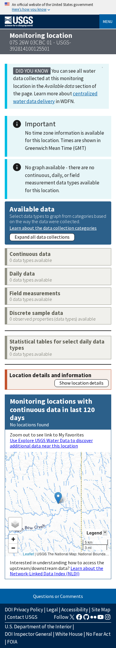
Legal (52, 609)
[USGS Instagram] (107, 619)
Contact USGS (22, 617)
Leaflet (28, 553)
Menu (107, 21)
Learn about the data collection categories (53, 228)
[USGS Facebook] (79, 619)
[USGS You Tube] (100, 619)
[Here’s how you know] (58, 7)
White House (69, 634)
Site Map (100, 609)
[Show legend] (105, 532)
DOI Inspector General (28, 634)
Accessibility (74, 609)
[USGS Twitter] (72, 619)
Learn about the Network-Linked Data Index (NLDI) (56, 570)
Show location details (81, 383)
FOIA (12, 641)
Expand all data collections (42, 237)
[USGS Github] (86, 619)
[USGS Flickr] (93, 619)
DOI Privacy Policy (24, 609)
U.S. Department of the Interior (38, 626)
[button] (58, 498)
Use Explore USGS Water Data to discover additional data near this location (51, 443)
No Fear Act (98, 634)
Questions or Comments (58, 596)
